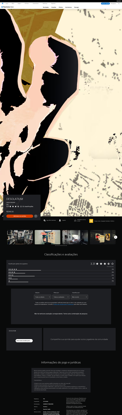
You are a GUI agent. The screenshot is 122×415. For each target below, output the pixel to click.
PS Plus (27, 3)
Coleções (53, 7)
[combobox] (42, 297)
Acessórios (35, 3)
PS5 (13, 3)
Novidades (46, 7)
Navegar (76, 7)
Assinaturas (68, 7)
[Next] (115, 237)
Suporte (53, 3)
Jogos (19, 3)
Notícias (45, 3)
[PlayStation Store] (8, 7)
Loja (7, 3)
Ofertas (61, 7)
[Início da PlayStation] (2, 3)
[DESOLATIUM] (20, 237)
